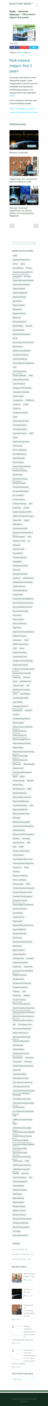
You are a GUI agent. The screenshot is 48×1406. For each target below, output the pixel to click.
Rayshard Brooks (19, 934)
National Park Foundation (23, 826)
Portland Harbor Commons (23, 888)
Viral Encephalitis (20, 1182)
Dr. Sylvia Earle (19, 499)
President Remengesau (22, 896)
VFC (30, 1177)
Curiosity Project (19, 425)
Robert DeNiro (18, 950)
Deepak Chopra (19, 483)
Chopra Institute (19, 375)
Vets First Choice (19, 1177)
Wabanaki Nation (20, 1190)
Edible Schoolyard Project (23, 516)
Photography (18, 884)
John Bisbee (25, 694)
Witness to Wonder (18, 152)
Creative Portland (20, 413)
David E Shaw (18, 462)
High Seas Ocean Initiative (23, 632)
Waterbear (17, 1194)
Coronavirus (18, 400)
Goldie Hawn (28, 578)
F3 (29, 541)
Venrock (25, 1173)
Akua (23, 264)
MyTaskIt (16, 818)
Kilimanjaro (17, 710)
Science (16, 991)
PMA (28, 884)
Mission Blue (18, 785)
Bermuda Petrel (19, 322)
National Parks (19, 830)
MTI (31, 805)
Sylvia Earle (17, 1058)
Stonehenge (18, 1045)
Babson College (19, 297)
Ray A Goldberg (19, 929)
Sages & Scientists (20, 962)
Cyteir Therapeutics (21, 442)
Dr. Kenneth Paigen (20, 491)
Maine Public (18, 747)
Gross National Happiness (23, 599)
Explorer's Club (19, 541)
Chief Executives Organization (19, 372)
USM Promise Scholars (22, 1165)
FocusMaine (17, 553)
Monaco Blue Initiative (22, 797)
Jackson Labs (18, 685)
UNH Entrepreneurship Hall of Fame (23, 1133)
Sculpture (17, 996)
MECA (22, 776)
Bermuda (17, 318)
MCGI (15, 776)
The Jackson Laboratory (22, 1082)
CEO (14, 367)
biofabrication (18, 330)
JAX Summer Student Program (21, 691)
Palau (26, 867)
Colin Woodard (19, 384)
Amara (28, 268)
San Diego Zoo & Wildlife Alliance (22, 972)
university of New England (23, 1144)
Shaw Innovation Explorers (23, 1012)
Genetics (16, 570)
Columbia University (21, 392)
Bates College (19, 305)
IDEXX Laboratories (20, 644)
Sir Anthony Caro (25, 1024)
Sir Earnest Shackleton (22, 1029)
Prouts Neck (18, 913)
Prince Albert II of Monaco (23, 905)
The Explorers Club (20, 1078)
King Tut (28, 710)
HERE (12, 95)
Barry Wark (17, 301)
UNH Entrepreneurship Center (21, 1129)
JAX (27, 685)
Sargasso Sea (18, 979)
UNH (15, 1124)
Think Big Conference (22, 1099)
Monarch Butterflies (21, 801)
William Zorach (19, 1210)
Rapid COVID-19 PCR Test (23, 925)
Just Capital (17, 702)
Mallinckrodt (18, 768)
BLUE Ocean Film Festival (23, 342)
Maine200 (17, 764)
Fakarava (16, 545)
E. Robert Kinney (19, 504)
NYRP (21, 847)
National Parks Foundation (23, 834)
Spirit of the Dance (20, 1033)
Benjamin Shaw (19, 313)
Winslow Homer (19, 1215)
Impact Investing (19, 652)
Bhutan (29, 326)
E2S (30, 504)
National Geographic (21, 822)
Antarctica (17, 276)
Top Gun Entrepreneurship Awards (23, 1104)
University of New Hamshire (19, 1154)
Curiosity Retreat (20, 429)
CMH (30, 375)
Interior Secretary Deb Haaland (21, 674)
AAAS (15, 256)
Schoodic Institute (20, 987)
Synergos (29, 1058)
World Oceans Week (21, 1227)
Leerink (16, 714)
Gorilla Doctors (19, 586)
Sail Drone (17, 967)
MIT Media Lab (19, 789)
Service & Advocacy (24, 52)
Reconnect (17, 938)
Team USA (17, 1062)
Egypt (26, 520)
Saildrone (28, 967)
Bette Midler (18, 326)
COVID (25, 404)
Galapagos (17, 561)
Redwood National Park (22, 942)
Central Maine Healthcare (23, 363)
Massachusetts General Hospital (22, 773)
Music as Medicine (20, 809)
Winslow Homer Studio (22, 1219)
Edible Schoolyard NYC (22, 512)
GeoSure (16, 578)
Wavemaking (18, 1202)
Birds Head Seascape (21, 334)
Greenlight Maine (20, 590)
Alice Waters (18, 268)
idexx (26, 640)
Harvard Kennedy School (23, 603)
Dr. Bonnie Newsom (20, 487)
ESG (29, 537)
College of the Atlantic (22, 388)
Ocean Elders (18, 855)
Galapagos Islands (20, 566)
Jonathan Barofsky (20, 698)
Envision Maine (19, 537)
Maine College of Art (21, 739)
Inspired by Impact (20, 665)
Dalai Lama (17, 446)
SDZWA (27, 996)
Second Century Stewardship (19, 1001)
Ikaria (22, 648)
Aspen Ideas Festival (21, 284)
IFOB (15, 648)
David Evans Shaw (20, 470)
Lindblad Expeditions (21, 719)
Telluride (17, 1070)
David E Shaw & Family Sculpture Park (21, 468)
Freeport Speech (20, 557)
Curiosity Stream (19, 433)
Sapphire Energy (19, 975)
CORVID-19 (30, 400)
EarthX (26, 508)
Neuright (26, 838)
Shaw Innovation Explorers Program (23, 1017)
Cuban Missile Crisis (20, 421)
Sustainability (18, 1049)
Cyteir (15, 437)
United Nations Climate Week (22, 1137)
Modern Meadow (19, 793)
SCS (24, 991)
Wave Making (18, 1198)
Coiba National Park (21, 380)
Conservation (18, 396)
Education (17, 520)
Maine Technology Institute (20, 757)
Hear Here (17, 615)
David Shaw (17, 475)
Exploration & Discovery (20, 1254)
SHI (14, 1024)
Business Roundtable (21, 351)
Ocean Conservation (21, 851)
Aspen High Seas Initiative (23, 280)
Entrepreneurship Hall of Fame (22, 534)
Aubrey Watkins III (20, 293)
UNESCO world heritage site (22, 1121)
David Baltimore (19, 454)
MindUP (30, 781)
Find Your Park (18, 549)
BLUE (15, 338)
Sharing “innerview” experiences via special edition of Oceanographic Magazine (21, 212)
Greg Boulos (18, 595)
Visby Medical (18, 1186)
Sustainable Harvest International (20, 1055)
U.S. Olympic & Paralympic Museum (23, 1112)
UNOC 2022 (17, 1161)
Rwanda (30, 958)
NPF (28, 843)
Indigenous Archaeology (23, 661)
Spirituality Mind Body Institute (21, 1038)
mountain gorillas (20, 805)
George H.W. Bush (20, 574)
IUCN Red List (25, 681)
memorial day (18, 781)
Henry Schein (18, 619)
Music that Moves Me (21, 814)
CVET (31, 433)
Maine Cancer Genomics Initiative (22, 728)
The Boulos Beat (19, 1074)
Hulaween (17, 640)
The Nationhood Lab (21, 1086)
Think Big (16, 1095)
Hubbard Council (19, 636)
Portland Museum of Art (22, 892)
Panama (16, 871)
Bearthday (17, 309)
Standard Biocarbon (21, 1041)
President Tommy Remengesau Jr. (19, 902)
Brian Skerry (18, 346)
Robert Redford (19, 954)
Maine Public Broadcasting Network (23, 753)
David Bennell (18, 458)
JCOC (15, 694)
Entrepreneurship (20, 528)
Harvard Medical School (22, 607)
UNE (14, 1115)
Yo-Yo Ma (16, 1231)
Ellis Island (17, 524)
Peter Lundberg (19, 880)
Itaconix (27, 677)
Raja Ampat (17, 921)
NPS (14, 847)
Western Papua (19, 1206)
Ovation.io (17, 867)
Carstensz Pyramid (20, 355)
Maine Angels (18, 723)
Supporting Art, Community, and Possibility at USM (23, 180)
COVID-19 (16, 408)
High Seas (17, 628)
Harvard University (20, 611)
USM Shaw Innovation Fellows (21, 1170)
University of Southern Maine (21, 1158)
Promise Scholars (20, 909)
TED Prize (28, 1062)
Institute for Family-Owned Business (23, 670)
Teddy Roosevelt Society (23, 1066)
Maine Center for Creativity (19, 732)
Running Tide (18, 958)
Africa (15, 264)
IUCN (15, 681)
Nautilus (16, 838)
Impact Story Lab (19, 657)
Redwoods (17, 946)
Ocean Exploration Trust (22, 859)
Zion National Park (20, 1235)
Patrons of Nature (20, 876)
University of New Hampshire (19, 1150)
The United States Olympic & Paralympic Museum (23, 1092)
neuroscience (18, 843)
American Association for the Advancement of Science (22, 274)
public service (18, 917)
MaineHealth (29, 764)
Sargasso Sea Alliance (22, 983)
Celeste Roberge (20, 359)
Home (12, 11)
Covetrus (16, 404)
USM (27, 1161)
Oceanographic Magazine (23, 863)
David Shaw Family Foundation (20, 480)
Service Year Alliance (21, 1004)
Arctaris (27, 276)
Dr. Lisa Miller (18, 495)
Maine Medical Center (22, 743)
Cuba (15, 417)
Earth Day (17, 508)
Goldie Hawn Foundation (23, 582)
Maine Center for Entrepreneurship (19, 736)
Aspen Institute (19, 289)
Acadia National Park (21, 260)
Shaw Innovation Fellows (23, 1020)
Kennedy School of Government (20, 707)
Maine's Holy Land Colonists (19, 761)
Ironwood (17, 677)
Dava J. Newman (19, 450)
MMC (29, 789)
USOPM (16, 1173)
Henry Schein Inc (19, 623)
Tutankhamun (18, 1107)
